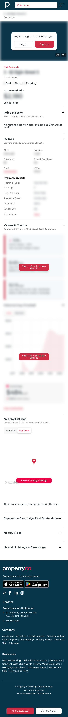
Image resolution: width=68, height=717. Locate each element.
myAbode (26, 576)
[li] (16, 593)
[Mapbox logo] (12, 482)
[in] (22, 593)
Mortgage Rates (37, 667)
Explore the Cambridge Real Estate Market (32, 518)
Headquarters (36, 636)
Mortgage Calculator (13, 667)
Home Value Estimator (47, 663)
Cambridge (9, 17)
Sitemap (14, 643)
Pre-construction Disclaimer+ (34, 693)
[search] (36, 5)
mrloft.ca (21, 636)
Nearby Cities (12, 532)
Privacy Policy (44, 639)
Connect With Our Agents (17, 663)
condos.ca (8, 636)
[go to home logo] (17, 569)
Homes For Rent (18, 670)
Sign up (44, 44)
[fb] (11, 593)
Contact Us (56, 660)
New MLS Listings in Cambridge (25, 547)
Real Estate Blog (11, 660)
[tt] (5, 593)
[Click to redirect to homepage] (7, 5)
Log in (23, 44)
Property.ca (9, 576)
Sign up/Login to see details (34, 267)
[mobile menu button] (63, 5)
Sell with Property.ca (35, 660)
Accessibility (27, 639)
